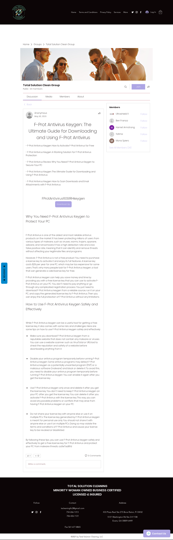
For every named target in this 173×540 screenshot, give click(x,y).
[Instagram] (136, 12)
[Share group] (148, 86)
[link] (32, 96)
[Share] (99, 113)
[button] (160, 12)
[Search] (125, 87)
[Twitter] (132, 12)
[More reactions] (37, 456)
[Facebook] (140, 12)
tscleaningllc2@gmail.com (72, 508)
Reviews (4, 273)
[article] (63, 290)
